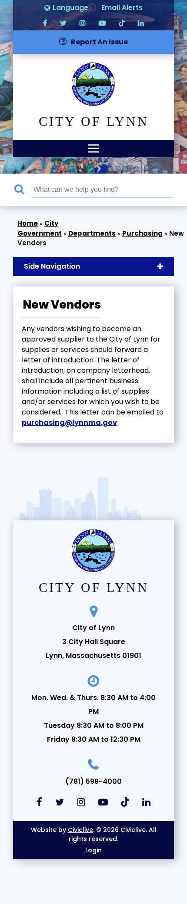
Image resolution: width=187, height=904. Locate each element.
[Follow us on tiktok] (121, 22)
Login (93, 850)
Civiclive (80, 829)
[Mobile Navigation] (93, 148)
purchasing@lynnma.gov (69, 422)
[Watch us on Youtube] (102, 22)
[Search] (23, 190)
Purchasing (142, 233)
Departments (92, 233)
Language (70, 8)
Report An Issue (99, 42)
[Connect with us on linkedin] (140, 22)
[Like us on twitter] (63, 22)
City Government (39, 228)
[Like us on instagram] (82, 22)
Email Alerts (122, 8)
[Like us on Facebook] (45, 22)
